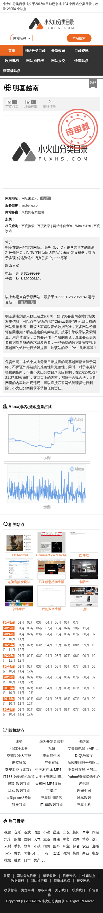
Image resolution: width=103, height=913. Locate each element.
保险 (95, 832)
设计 (95, 839)
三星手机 (84, 805)
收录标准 (10, 890)
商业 (85, 853)
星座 (56, 832)
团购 (27, 839)
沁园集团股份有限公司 (84, 763)
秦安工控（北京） (19, 770)
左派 (56, 853)
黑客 (27, 853)
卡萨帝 (84, 742)
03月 (39, 622)
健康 (56, 839)
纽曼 (19, 742)
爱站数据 (45, 321)
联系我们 (78, 890)
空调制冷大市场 (19, 756)
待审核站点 (11, 71)
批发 (7, 860)
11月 (85, 628)
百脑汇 (51, 791)
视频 (7, 832)
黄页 (17, 853)
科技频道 (19, 805)
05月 (58, 622)
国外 (56, 846)
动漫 (37, 832)
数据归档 (12, 61)
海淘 (66, 853)
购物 (17, 839)
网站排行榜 (35, 61)
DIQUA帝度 (84, 756)
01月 (21, 622)
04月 (49, 622)
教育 (27, 846)
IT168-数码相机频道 (19, 777)
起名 (76, 846)
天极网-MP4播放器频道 (51, 784)
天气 (37, 839)
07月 (76, 622)
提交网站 (83, 880)
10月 (76, 628)
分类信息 (37, 853)
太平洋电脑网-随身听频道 (51, 777)
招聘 (46, 846)
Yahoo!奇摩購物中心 (84, 777)
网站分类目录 (35, 51)
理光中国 (84, 791)
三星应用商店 (51, 798)
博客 (85, 839)
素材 (7, 846)
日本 (27, 860)
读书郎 (84, 784)
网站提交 (58, 61)
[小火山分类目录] (51, 24)
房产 (37, 860)
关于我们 (61, 890)
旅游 (46, 839)
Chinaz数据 (63, 321)
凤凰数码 (84, 798)
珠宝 (66, 846)
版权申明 (44, 890)
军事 (85, 832)
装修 (76, 853)
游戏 (27, 832)
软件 (76, 839)
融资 (17, 860)
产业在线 (51, 763)
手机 (17, 846)
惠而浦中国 (51, 756)
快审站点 (81, 61)
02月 (30, 622)
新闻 (76, 832)
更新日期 (27, 302)
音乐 (17, 832)
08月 (58, 628)
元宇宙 (47, 860)
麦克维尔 (19, 763)
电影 (95, 853)
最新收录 (58, 51)
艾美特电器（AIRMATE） (84, 749)
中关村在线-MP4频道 (51, 770)
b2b (8, 853)
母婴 (66, 839)
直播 (95, 846)
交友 (66, 832)
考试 (37, 846)
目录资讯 (81, 51)
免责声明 (27, 890)
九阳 (51, 749)
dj (46, 853)
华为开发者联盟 (51, 742)
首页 (11, 51)
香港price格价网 (19, 798)
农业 (85, 846)
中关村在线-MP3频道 (84, 770)
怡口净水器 (19, 749)
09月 (67, 628)
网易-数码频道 (19, 791)
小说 (46, 832)
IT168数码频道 (51, 805)
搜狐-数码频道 (19, 784)
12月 (21, 650)
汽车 (7, 839)
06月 (67, 622)
